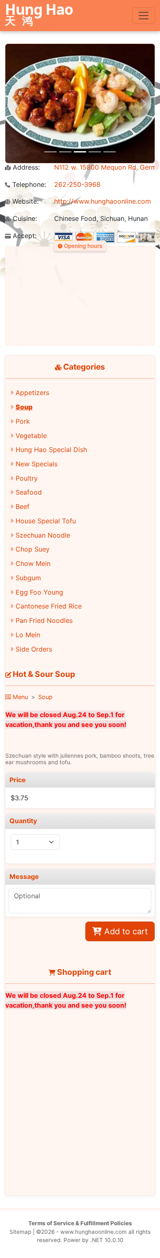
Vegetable (31, 435)
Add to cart (125, 931)
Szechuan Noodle (43, 535)
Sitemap (20, 1231)
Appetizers (32, 392)
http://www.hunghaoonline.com (102, 201)
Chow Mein (33, 563)
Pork (23, 421)
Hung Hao (39, 15)
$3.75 (19, 798)
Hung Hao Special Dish (51, 449)
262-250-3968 (77, 184)
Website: (24, 201)
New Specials (36, 464)
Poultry (27, 478)
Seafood (29, 492)
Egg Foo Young (39, 592)
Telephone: (28, 184)
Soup (24, 407)
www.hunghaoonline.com (93, 1231)
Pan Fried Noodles (44, 620)
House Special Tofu (46, 521)
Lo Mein (28, 635)
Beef (23, 506)
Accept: (24, 236)
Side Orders (34, 649)
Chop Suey (33, 549)
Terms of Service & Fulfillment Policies (80, 1223)
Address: (25, 167)
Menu (19, 696)
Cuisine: (24, 219)
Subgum (28, 578)
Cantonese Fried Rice (49, 606)
